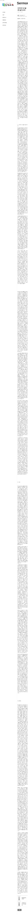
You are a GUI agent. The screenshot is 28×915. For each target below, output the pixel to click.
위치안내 (4, 25)
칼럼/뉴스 (4, 17)
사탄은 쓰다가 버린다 (24, 904)
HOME (4, 12)
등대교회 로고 (9, 5)
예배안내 (4, 20)
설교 (3, 14)
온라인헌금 (5, 22)
